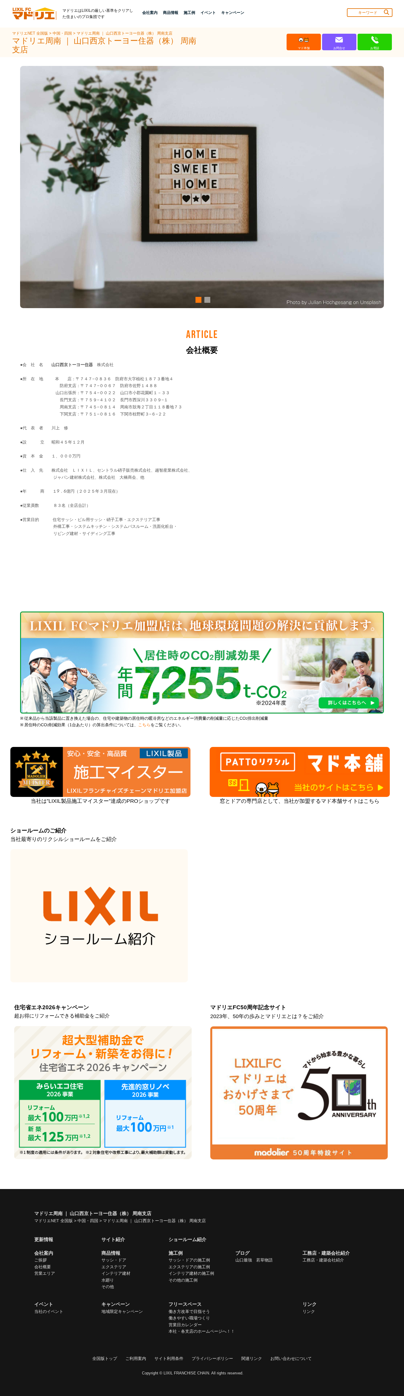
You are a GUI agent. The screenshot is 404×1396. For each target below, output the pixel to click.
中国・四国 (63, 33)
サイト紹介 (113, 1239)
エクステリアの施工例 (189, 1266)
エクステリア (113, 1266)
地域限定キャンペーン (122, 1311)
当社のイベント (48, 1311)
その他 (107, 1286)
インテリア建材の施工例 (191, 1273)
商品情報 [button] (170, 12)
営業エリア (44, 1273)
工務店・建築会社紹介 (323, 1260)
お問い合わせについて (291, 1358)
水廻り (107, 1280)
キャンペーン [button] (232, 12)
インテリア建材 (115, 1273)
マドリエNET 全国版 (30, 33)
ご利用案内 (135, 1358)
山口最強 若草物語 (254, 1260)
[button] (198, 299)
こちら (144, 725)
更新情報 (43, 1239)
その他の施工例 (183, 1280)
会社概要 (42, 1266)
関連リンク (251, 1358)
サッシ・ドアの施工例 (189, 1260)
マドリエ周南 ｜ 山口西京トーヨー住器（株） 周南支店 (124, 33)
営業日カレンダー (185, 1324)
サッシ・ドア (113, 1260)
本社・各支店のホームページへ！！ (202, 1331)
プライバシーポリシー (212, 1358)
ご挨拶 (40, 1260)
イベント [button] (208, 12)
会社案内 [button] (150, 12)
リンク (309, 1311)
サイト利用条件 (168, 1358)
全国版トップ (104, 1358)
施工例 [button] (189, 12)
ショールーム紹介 (187, 1239)
